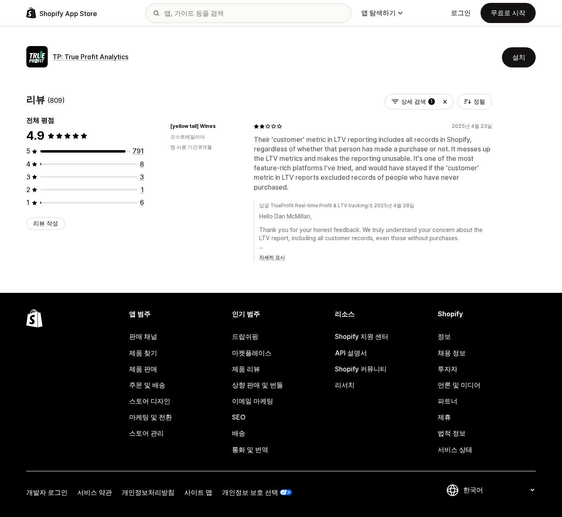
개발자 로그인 (46, 492)
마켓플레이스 (252, 353)
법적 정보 (452, 433)
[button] (445, 101)
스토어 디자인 (149, 401)
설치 (518, 57)
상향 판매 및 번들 (257, 385)
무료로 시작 (508, 13)
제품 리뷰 (246, 369)
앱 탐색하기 (378, 13)
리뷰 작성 (45, 223)
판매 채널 (143, 336)
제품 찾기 (143, 353)
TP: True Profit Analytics (90, 57)
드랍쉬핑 (245, 336)
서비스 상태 (455, 449)
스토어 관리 (146, 433)
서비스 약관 (94, 492)
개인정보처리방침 (148, 492)
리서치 (345, 385)
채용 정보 (452, 353)
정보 (444, 336)
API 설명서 (351, 353)
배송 (238, 433)
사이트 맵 (198, 492)
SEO (239, 417)
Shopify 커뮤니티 (361, 369)
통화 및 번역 (250, 449)
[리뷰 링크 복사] (220, 126)
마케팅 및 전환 (150, 417)
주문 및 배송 (147, 385)
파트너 (447, 401)
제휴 (444, 417)
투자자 (447, 369)
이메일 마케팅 (252, 401)
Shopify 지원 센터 (361, 336)
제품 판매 (143, 369)
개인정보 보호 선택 (250, 492)
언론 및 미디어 (459, 385)
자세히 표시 (272, 257)
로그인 (461, 13)
